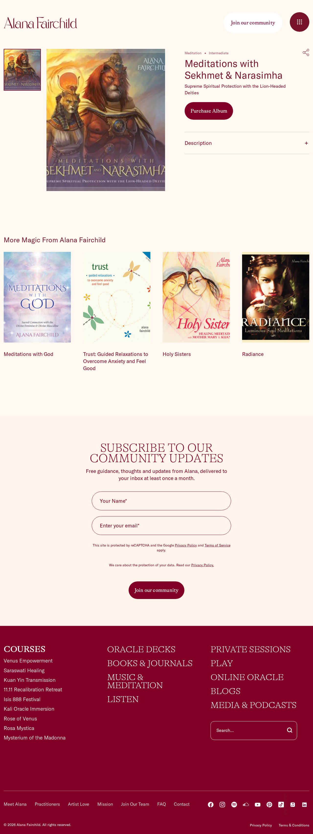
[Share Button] (306, 53)
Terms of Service (217, 545)
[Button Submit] (289, 730)
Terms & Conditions (294, 825)
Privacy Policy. (202, 565)
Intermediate (218, 53)
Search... (225, 730)
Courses (24, 649)
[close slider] (299, 22)
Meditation (193, 53)
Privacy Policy (186, 545)
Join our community (156, 590)
